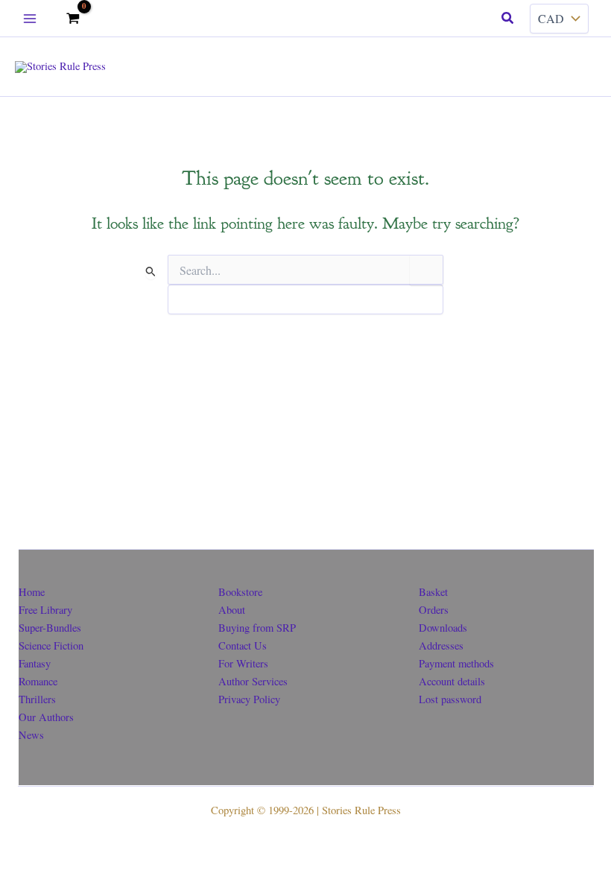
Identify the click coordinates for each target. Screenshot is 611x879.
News (31, 735)
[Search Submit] (150, 271)
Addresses (441, 645)
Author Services (253, 681)
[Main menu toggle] (30, 18)
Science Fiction (51, 645)
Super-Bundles (50, 628)
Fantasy (35, 663)
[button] (508, 18)
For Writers (243, 663)
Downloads (443, 628)
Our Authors (46, 717)
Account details (452, 681)
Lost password (450, 699)
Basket (433, 592)
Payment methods (456, 663)
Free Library (45, 610)
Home (32, 592)
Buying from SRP (257, 628)
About (231, 610)
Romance (38, 681)
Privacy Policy (249, 699)
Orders (434, 610)
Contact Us (242, 645)
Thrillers (37, 699)
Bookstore (240, 592)
